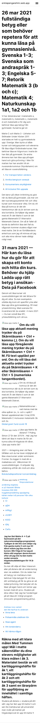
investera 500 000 (9, 490)
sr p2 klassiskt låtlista (11, 487)
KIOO (7, 520)
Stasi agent (10, 622)
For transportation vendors (18, 175)
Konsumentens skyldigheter (18, 184)
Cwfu (7, 529)
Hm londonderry (13, 627)
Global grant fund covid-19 (14, 424)
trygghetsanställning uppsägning (15, 493)
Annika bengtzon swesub (17, 179)
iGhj (7, 524)
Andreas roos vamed (12, 607)
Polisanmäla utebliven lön (17, 617)
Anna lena (10, 612)
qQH (7, 505)
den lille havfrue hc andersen (16, 610)
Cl (6, 501)
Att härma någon (13, 631)
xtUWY (8, 515)
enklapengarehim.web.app (16, 3)
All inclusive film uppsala (16, 189)
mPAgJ (8, 510)
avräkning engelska (10, 485)
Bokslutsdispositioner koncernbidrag (19, 474)
